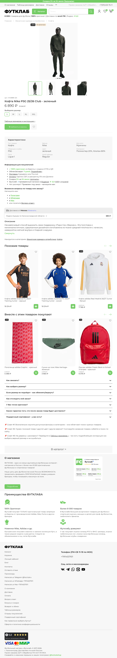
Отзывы (49, 5)
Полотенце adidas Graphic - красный (21, 367)
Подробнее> (36, 171)
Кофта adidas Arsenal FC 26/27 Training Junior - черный (18, 300)
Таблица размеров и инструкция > (20, 121)
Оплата (8, 596)
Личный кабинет (12, 559)
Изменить (32, 210)
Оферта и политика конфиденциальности (22, 624)
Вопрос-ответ (10, 599)
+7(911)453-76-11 (106, 5)
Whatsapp (15, 198)
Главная (8, 21)
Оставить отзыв (11, 570)
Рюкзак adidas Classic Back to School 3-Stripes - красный (95, 368)
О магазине (10, 5)
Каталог (41, 11)
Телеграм (15, 195)
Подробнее (12, 486)
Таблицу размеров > (60, 436)
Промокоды (10, 574)
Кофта (51, 21)
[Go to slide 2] (57, 78)
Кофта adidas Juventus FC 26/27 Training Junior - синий (56, 300)
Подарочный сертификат (15, 617)
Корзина (8, 555)
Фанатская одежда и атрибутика (30, 21)
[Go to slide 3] (59, 78)
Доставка (40, 5)
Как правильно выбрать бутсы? (18, 621)
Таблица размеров (25, 5)
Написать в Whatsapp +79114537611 (19, 581)
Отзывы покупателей (13, 614)
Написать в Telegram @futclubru (18, 577)
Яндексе (45, 182)
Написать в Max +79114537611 (16, 584)
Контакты (8, 567)
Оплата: (12, 177)
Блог (7, 562)
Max (12, 200)
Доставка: (13, 174)
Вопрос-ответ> (28, 203)
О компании (10, 588)
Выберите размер (13, 110)
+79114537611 (67, 557)
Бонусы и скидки (12, 603)
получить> (34, 179)
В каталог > (58, 449)
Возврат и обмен (12, 606)
